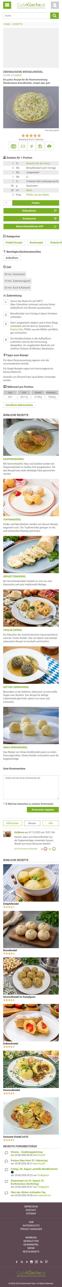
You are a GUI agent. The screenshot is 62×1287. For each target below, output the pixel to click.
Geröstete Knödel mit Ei (15, 1136)
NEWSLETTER (31, 1241)
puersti (18, 75)
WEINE (31, 1248)
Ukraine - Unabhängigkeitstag (27, 1152)
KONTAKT (31, 1210)
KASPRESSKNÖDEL (13, 459)
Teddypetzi (43, 1175)
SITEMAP (31, 1213)
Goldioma (19, 832)
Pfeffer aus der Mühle (37, 194)
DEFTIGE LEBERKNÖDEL (16, 687)
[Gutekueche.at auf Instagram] (31, 1262)
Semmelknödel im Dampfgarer (19, 996)
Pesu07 (41, 1155)
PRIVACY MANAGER (31, 1229)
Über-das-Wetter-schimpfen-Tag (28, 1192)
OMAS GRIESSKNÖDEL (15, 747)
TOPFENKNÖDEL (12, 519)
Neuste (32, 823)
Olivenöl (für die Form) (38, 163)
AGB (31, 1222)
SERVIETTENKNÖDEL (14, 576)
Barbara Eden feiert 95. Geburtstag (29, 1160)
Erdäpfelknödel (11, 903)
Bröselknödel (10, 950)
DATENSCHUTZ (31, 1225)
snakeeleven (44, 1195)
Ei (27, 176)
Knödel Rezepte (14, 242)
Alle (51, 823)
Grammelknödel (11, 1090)
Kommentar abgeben (43, 809)
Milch (29, 190)
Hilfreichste (12, 823)
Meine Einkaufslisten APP (30, 226)
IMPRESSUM (31, 1206)
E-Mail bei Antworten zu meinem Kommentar (29, 803)
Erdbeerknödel (10, 1043)
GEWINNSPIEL (31, 1244)
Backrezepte (36, 242)
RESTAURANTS (31, 1251)
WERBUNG (31, 1237)
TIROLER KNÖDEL (12, 630)
